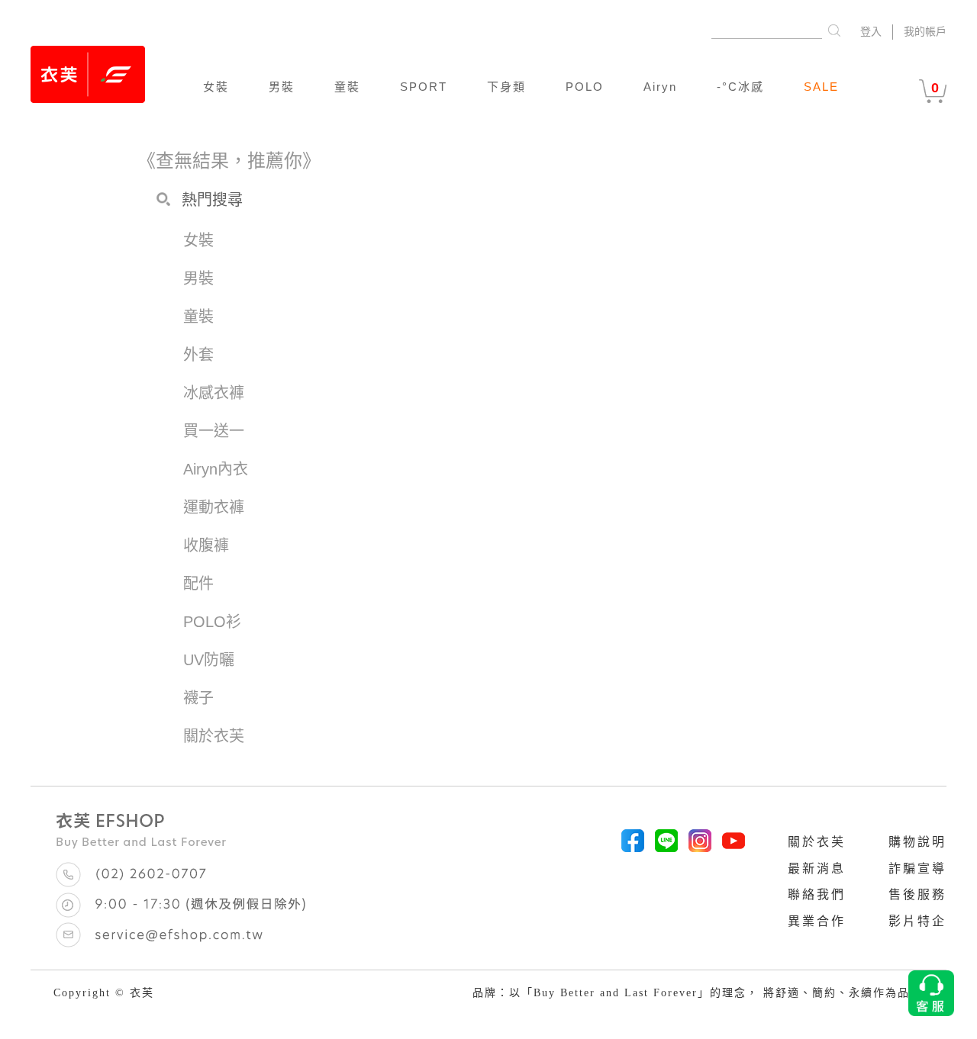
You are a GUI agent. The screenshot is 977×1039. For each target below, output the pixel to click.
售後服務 (917, 894)
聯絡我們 (817, 894)
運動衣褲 (213, 507)
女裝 (216, 86)
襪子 (198, 698)
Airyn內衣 (215, 469)
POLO (585, 86)
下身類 (506, 86)
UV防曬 (208, 659)
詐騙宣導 (917, 868)
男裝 (282, 86)
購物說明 (917, 841)
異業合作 (817, 921)
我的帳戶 (925, 31)
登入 (871, 31)
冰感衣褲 (213, 392)
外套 (198, 354)
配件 (198, 583)
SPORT (423, 86)
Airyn (660, 86)
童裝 (347, 86)
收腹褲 (206, 545)
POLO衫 (212, 621)
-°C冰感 (740, 86)
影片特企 (917, 921)
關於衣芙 (817, 841)
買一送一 (213, 431)
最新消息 (817, 868)
